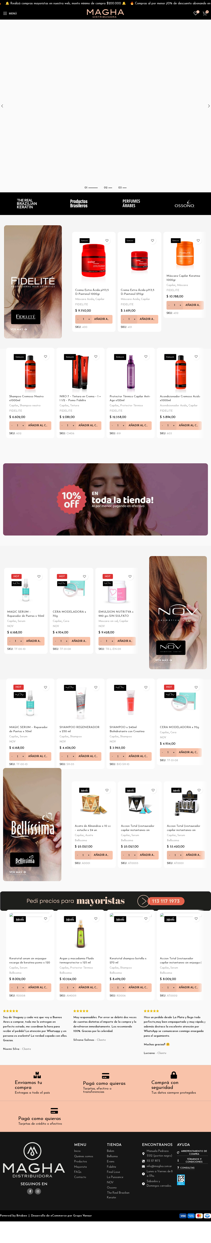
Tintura (74, 405)
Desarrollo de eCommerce (49, 1215)
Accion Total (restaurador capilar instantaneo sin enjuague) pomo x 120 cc (181, 962)
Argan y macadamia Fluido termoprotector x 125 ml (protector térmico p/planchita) (80, 962)
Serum (21, 621)
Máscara (182, 285)
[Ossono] (184, 203)
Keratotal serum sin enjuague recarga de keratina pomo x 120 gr (29, 962)
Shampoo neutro (30, 405)
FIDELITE (81, 304)
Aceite (89, 835)
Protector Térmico (131, 405)
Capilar (99, 299)
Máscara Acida (84, 299)
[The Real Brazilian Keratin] (26, 203)
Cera (66, 621)
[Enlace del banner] (33, 281)
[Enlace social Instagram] (38, 1191)
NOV (10, 626)
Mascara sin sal (108, 621)
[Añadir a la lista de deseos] (106, 240)
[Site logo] (105, 13)
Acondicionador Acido (173, 405)
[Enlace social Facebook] (30, 1191)
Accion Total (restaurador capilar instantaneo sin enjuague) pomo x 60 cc (183, 830)
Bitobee (21, 1215)
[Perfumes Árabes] (132, 203)
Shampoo (76, 736)
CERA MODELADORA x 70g (179, 727)
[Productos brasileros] (79, 203)
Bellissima (81, 840)
